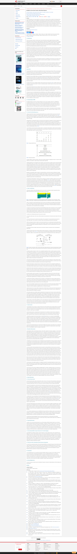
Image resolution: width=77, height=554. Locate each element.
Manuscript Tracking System (47, 544)
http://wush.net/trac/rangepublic (35, 524)
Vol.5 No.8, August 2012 (48, 8)
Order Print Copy (17, 45)
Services (43, 3)
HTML (37, 16)
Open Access (57, 544)
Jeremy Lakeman (35, 12)
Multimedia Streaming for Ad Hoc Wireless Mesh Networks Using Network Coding (19, 23)
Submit (48, 3)
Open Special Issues (18, 37)
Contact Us (28, 549)
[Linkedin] (20, 97)
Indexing (17, 18)
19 (50, 82)
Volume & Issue (46, 549)
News (35, 3)
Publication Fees (18, 16)
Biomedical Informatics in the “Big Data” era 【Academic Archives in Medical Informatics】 (20, 74)
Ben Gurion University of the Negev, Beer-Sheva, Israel (33, 13)
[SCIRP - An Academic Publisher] (20, 1)
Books (31, 3)
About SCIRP (37, 543)
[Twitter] (15, 97)
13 (41, 77)
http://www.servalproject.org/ (38, 476)
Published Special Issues (18, 39)
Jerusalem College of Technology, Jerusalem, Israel (33, 15)
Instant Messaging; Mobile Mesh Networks (32, 29)
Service (45, 543)
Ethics (36, 544)
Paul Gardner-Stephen (29, 12)
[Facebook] (18, 97)
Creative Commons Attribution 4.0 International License (44, 540)
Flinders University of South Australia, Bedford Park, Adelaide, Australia (35, 14)
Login (60, 1)
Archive (17, 13)
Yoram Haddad (51, 12)
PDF (35, 16)
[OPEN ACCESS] (52, 1)
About (39, 3)
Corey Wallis (43, 12)
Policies (56, 543)
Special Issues (37, 550)
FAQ (15, 48)
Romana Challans (39, 12)
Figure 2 (36, 231)
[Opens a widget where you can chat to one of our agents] (74, 553)
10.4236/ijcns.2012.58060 (31, 16)
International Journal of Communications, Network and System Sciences (36, 8)
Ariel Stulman (47, 12)
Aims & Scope (18, 10)
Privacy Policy (57, 549)
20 (52, 82)
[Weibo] (23, 97)
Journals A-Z (28, 544)
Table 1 (55, 185)
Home (17, 3)
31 (57, 398)
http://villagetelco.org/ (36, 523)
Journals (26, 3)
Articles (21, 3)
